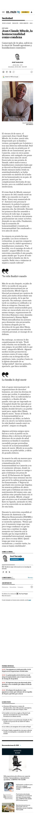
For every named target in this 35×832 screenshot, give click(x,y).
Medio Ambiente (24, 23)
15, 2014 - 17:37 (17, 65)
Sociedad (7, 18)
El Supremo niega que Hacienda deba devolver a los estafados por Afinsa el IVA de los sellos (17, 684)
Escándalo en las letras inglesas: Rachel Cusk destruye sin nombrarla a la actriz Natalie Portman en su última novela (16, 714)
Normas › (30, 577)
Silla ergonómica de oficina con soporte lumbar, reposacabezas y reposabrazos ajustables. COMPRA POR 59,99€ (17, 778)
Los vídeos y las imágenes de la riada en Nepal (17, 726)
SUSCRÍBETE (25, 12)
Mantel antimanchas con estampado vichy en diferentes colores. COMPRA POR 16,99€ (24, 807)
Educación (15, 23)
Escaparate (17, 751)
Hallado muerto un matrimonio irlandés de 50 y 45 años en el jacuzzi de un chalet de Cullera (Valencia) (17, 721)
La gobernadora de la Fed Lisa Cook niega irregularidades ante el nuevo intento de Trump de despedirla (16, 677)
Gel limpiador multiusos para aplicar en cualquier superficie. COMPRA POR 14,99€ (24, 787)
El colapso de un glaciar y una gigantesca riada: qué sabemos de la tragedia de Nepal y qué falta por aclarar (17, 692)
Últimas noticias (8, 666)
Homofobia (13, 587)
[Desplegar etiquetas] (31, 587)
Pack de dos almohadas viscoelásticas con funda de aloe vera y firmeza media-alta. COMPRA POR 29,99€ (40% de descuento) (24, 797)
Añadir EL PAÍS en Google (11, 76)
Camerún (20, 587)
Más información (6, 595)
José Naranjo (17, 62)
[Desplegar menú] (3, 12)
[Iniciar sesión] (31, 12)
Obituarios (5, 587)
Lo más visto (6, 702)
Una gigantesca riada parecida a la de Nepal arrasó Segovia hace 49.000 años (16, 670)
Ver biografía (15, 559)
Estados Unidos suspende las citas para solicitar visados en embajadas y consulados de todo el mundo (17, 731)
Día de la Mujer (6, 23)
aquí (30, 600)
